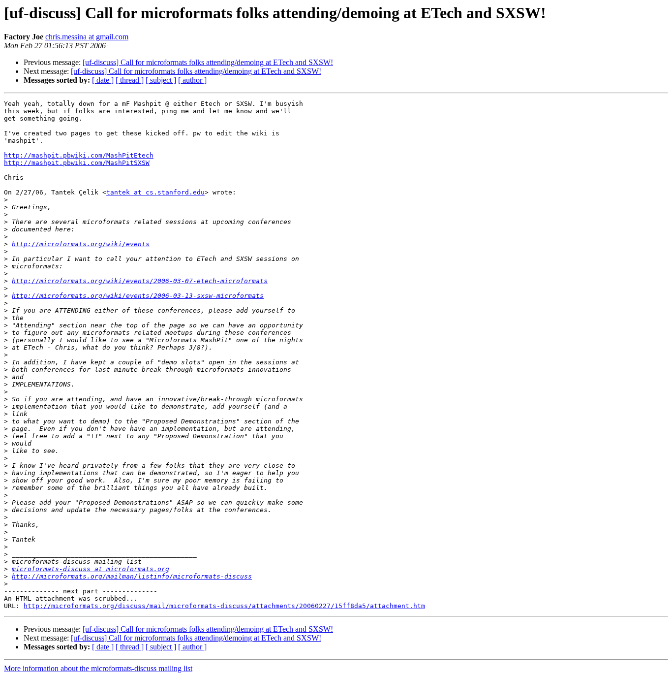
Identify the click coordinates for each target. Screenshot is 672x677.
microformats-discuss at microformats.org (90, 569)
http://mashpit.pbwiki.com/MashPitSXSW (77, 162)
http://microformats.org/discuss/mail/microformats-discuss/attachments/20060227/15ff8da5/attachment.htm (224, 606)
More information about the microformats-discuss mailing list (98, 668)
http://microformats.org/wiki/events (81, 244)
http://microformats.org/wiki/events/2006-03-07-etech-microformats (140, 281)
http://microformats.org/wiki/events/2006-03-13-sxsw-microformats (138, 295)
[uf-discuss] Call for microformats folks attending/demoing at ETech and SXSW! (208, 62)
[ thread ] (130, 80)
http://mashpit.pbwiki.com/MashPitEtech (78, 155)
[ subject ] (161, 80)
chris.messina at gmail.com (86, 36)
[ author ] (192, 80)
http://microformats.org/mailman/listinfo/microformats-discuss (132, 576)
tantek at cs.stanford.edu (155, 192)
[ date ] (103, 80)
